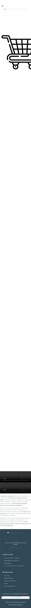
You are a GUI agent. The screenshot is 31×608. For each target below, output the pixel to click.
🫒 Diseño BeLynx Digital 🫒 (16, 604)
